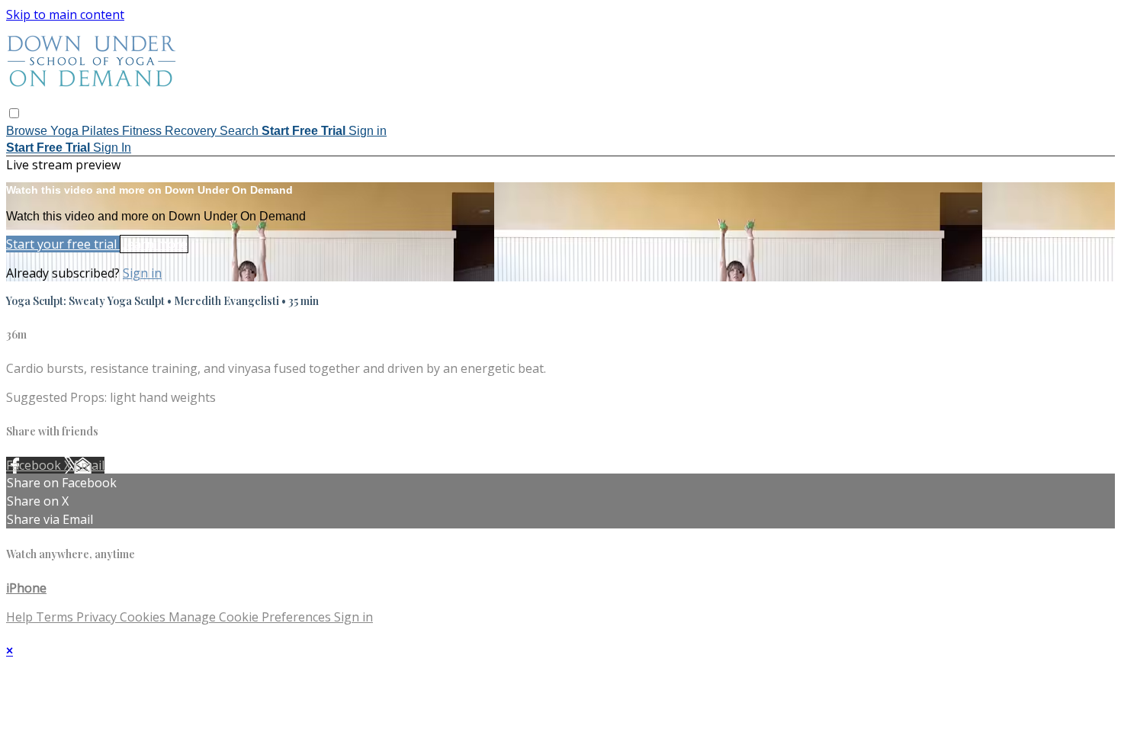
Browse (28, 130)
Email (89, 465)
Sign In (112, 147)
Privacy (98, 617)
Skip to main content (65, 14)
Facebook (35, 465)
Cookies (144, 617)
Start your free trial (63, 244)
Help (21, 617)
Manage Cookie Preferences (251, 617)
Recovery (192, 130)
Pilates (102, 130)
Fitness (143, 130)
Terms (56, 617)
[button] (14, 113)
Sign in (368, 130)
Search (241, 130)
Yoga (66, 130)
